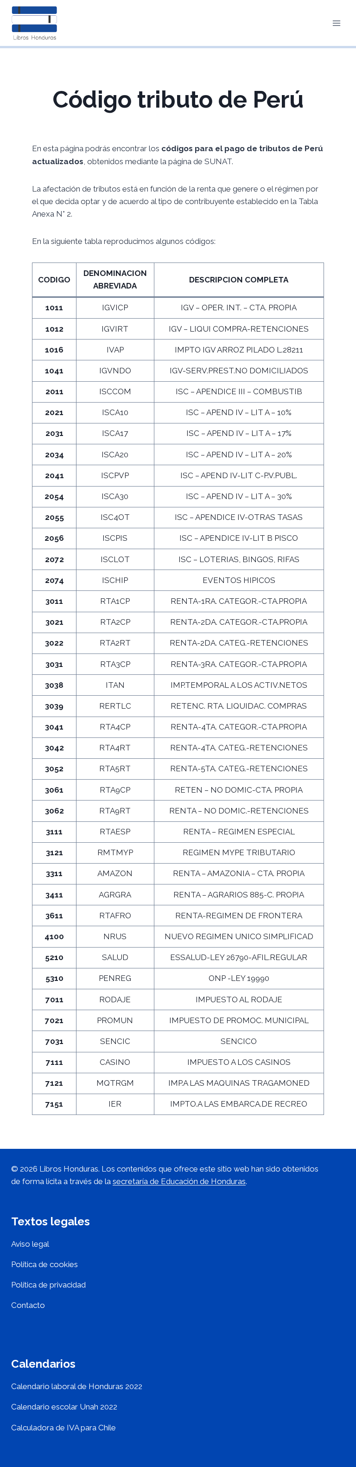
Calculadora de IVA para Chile (63, 1427)
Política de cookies (44, 1264)
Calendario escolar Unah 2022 (64, 1406)
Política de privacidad (48, 1284)
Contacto (28, 1305)
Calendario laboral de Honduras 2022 (76, 1386)
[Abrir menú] (336, 23)
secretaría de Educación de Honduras (179, 1181)
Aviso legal (30, 1244)
